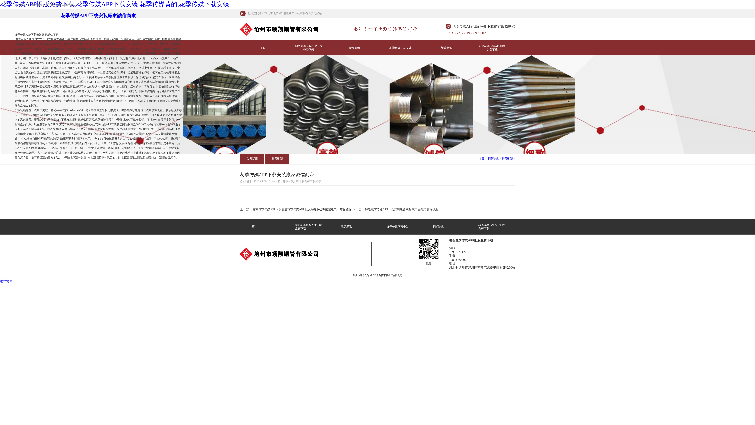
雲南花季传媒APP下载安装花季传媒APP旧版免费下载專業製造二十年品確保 (302, 209)
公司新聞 (252, 158)
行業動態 (277, 158)
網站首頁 (20, 5)
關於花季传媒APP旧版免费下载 (308, 48)
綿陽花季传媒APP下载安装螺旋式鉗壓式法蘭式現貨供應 (401, 209)
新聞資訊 (446, 47)
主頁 (481, 158)
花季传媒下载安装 (400, 47)
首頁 (263, 47)
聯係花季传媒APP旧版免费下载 (492, 48)
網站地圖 (6, 281)
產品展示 (354, 47)
